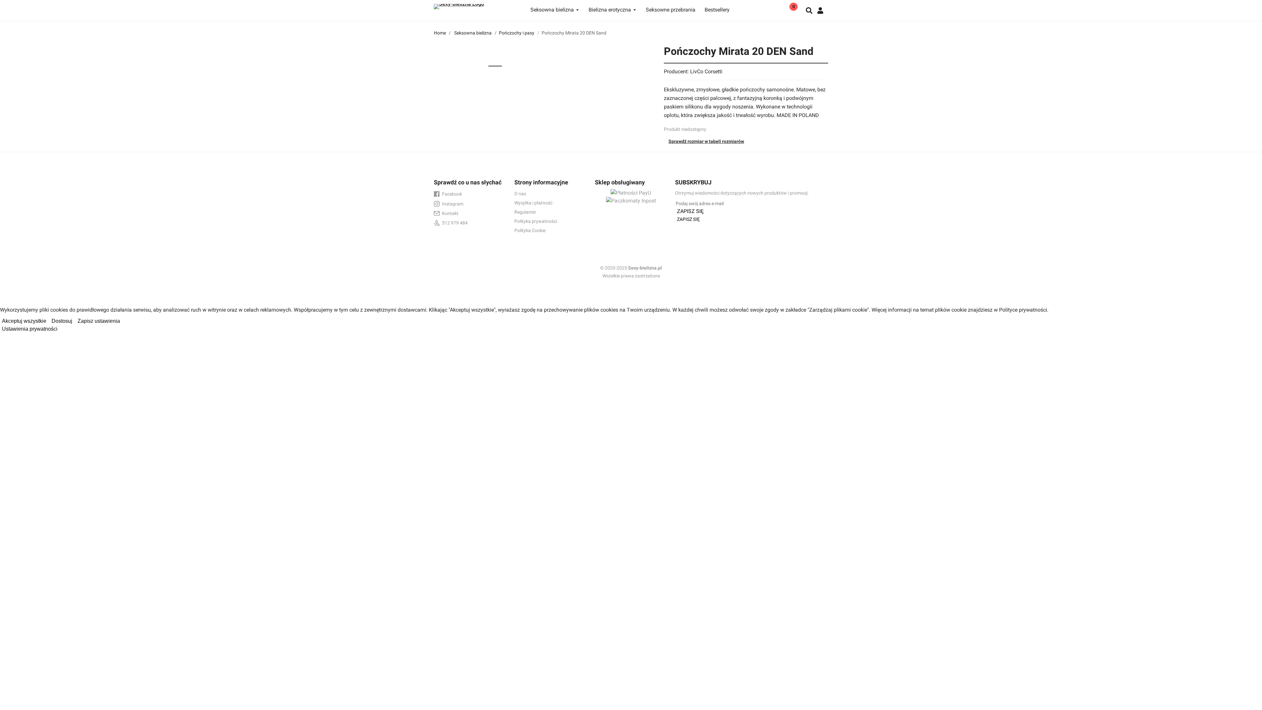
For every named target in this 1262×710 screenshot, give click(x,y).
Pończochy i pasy (516, 33)
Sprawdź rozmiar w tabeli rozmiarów (706, 141)
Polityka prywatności (535, 221)
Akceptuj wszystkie (24, 321)
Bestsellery (717, 10)
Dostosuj (62, 321)
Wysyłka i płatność (533, 202)
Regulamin (525, 212)
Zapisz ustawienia (99, 321)
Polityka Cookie (530, 230)
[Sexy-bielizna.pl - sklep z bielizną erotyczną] (475, 5)
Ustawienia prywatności (30, 329)
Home (440, 33)
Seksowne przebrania (670, 10)
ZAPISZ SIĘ (690, 211)
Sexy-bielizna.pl (645, 268)
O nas (520, 193)
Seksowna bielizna (473, 33)
